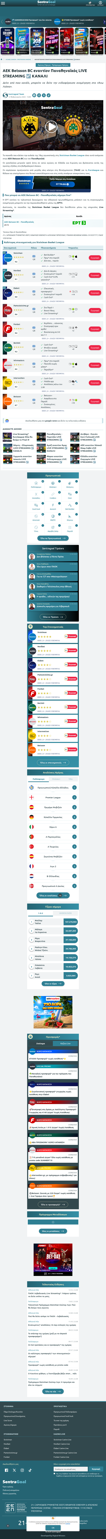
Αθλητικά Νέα (33, 1290)
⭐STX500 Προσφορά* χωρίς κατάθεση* (78, 20)
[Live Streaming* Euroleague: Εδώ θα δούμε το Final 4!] (7, 437)
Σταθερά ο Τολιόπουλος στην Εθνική (54, 586)
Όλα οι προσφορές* (51, 1204)
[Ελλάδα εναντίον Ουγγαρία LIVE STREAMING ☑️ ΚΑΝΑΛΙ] (74, 459)
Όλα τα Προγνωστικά (51, 538)
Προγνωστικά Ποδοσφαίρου (65, 1412)
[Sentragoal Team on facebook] (34, 95)
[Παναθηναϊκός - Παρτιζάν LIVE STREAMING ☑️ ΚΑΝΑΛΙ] (41, 437)
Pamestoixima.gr (21, 305)
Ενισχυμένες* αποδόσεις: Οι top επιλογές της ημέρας (52, 1325)
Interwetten (19, 378)
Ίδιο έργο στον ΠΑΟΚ (47, 566)
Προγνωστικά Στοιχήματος (14, 1416)
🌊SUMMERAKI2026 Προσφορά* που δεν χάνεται (32, 20)
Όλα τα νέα (51, 1391)
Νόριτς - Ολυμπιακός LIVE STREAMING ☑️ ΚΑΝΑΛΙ (23, 448)
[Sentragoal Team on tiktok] (49, 95)
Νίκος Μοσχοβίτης (43, 584)
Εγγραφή (95, 257)
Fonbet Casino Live (61, 1457)
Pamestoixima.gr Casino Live (65, 1452)
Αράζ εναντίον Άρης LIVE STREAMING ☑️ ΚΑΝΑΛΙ (57, 448)
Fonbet (17, 324)
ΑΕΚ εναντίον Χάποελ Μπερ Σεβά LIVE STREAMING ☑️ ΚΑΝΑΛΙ (91, 448)
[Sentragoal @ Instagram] (22, 1470)
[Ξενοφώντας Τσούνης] (32, 557)
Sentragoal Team (16, 94)
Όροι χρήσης (8, 1486)
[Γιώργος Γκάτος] (32, 596)
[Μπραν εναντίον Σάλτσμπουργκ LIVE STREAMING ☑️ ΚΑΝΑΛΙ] (41, 459)
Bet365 (17, 343)
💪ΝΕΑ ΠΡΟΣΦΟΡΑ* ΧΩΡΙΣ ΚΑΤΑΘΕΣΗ (47, 1142)
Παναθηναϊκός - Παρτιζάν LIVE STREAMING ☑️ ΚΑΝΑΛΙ (54, 437)
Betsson (17, 396)
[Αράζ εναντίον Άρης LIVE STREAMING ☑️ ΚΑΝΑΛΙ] (41, 448)
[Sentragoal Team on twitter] (44, 95)
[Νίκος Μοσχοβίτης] (32, 586)
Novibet (17, 270)
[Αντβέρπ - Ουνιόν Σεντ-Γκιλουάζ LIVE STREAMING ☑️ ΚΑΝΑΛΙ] (74, 437)
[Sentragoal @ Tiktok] (30, 1470)
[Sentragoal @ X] (14, 1470)
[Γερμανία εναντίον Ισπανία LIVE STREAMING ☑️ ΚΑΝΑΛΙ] (7, 459)
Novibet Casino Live (62, 1444)
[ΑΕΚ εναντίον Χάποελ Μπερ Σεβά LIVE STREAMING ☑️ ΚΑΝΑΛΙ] (74, 448)
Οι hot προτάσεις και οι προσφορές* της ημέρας (49, 1345)
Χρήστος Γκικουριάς (43, 604)
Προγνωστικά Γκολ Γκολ (63, 1416)
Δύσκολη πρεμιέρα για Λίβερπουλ (53, 606)
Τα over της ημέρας (61, 1420)
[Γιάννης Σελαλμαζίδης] (32, 577)
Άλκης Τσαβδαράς (42, 564)
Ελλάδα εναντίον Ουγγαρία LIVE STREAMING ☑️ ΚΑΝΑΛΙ (88, 459)
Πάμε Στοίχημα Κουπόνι (13, 1412)
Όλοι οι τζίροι (51, 983)
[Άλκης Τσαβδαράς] (32, 567)
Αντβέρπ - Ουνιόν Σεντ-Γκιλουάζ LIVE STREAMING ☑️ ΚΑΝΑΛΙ (90, 437)
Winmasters (19, 360)
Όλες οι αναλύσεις (50, 895)
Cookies (67, 1523)
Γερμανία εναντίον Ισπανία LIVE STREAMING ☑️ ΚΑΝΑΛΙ (22, 459)
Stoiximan (18, 253)
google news (51, 420)
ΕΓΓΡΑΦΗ (61, 184)
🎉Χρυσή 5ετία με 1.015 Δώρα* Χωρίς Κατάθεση (51, 1127)
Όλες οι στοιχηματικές (51, 762)
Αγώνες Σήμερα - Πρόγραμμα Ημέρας (53, 65)
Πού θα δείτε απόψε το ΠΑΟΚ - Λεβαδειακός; (48, 1316)
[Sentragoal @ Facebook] (6, 1470)
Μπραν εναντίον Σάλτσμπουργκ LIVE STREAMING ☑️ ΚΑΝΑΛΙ (57, 459)
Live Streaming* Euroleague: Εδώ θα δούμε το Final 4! (22, 437)
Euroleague (93, 170)
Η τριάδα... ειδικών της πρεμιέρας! (53, 596)
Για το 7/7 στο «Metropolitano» (52, 576)
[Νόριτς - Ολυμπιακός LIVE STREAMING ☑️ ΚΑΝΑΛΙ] (7, 448)
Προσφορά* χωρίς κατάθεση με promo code (48, 1365)
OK (53, 1527)
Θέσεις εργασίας (9, 1493)
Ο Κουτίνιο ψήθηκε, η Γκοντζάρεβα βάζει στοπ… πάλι (52, 1373)
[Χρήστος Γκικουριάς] (32, 606)
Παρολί (56, 1429)
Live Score (8, 1420)
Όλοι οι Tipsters (51, 616)
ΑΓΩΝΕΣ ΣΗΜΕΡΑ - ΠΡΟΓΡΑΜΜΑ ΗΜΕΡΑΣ (18, 59)
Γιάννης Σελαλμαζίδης (44, 574)
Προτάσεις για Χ (60, 1425)
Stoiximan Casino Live (62, 1439)
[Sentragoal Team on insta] (39, 95)
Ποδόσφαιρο (33, 1301)
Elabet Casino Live (61, 1448)
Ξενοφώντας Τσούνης (44, 554)
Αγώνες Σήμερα (10, 1425)
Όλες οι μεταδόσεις (51, 1231)
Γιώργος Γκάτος (42, 594)
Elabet (16, 288)
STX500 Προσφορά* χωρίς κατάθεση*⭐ (47, 1058)
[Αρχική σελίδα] (1, 59)
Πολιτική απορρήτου (11, 1490)
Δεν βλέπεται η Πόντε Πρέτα (50, 556)
